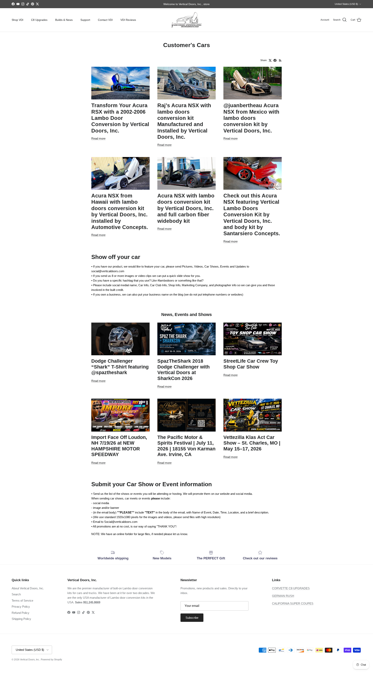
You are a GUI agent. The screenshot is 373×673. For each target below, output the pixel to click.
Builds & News (64, 19)
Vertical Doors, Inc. (30, 659)
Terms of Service (22, 600)
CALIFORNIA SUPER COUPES (292, 603)
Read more (98, 138)
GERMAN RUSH (283, 596)
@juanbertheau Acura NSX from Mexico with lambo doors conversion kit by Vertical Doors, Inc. (251, 118)
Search (16, 594)
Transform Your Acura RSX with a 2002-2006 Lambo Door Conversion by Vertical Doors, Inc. (120, 118)
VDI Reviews (128, 19)
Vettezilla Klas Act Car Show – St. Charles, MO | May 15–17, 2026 (251, 443)
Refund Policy (20, 612)
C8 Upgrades (39, 19)
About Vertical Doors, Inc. (28, 588)
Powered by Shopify (51, 659)
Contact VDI (105, 19)
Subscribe (192, 617)
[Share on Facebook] (275, 60)
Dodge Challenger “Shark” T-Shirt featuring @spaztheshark (120, 366)
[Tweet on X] (270, 60)
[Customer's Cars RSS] (280, 60)
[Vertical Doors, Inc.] (187, 20)
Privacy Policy (21, 606)
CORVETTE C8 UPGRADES (291, 588)
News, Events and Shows (186, 314)
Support (85, 19)
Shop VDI (17, 19)
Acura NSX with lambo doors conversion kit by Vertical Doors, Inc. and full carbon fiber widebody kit (185, 208)
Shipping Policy (21, 618)
